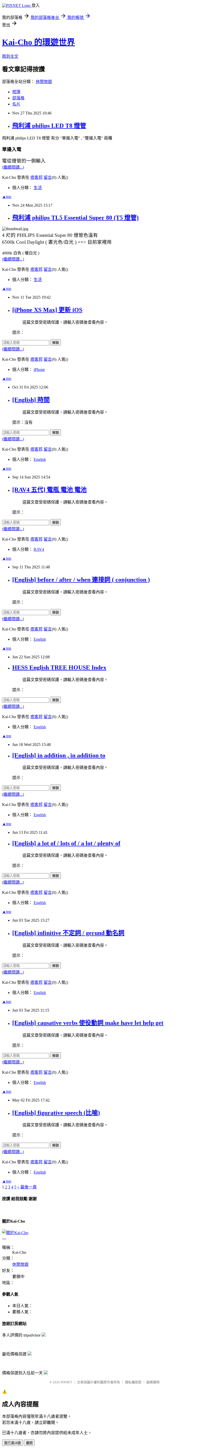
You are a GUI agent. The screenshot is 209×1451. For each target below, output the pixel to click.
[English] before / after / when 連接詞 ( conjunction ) (81, 579)
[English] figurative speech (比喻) (56, 1112)
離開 (29, 1443)
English (40, 459)
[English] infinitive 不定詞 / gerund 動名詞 (68, 933)
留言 (48, 177)
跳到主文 (10, 56)
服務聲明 (153, 1382)
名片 (16, 104)
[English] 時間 (31, 399)
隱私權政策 (133, 1382)
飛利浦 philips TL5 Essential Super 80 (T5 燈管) (75, 217)
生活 (38, 187)
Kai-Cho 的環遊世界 (38, 42)
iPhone (39, 369)
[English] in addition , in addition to (58, 755)
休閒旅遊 (44, 81)
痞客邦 (36, 177)
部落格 (18, 98)
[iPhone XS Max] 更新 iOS (47, 310)
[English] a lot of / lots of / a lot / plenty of (66, 843)
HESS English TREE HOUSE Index (59, 667)
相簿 (16, 92)
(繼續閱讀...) (13, 167)
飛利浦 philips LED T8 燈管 (49, 125)
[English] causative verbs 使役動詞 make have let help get (87, 1023)
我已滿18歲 (12, 1443)
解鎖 (55, 343)
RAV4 (39, 549)
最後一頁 (28, 1187)
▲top (6, 196)
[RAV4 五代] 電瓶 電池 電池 (49, 489)
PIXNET (66, 1382)
